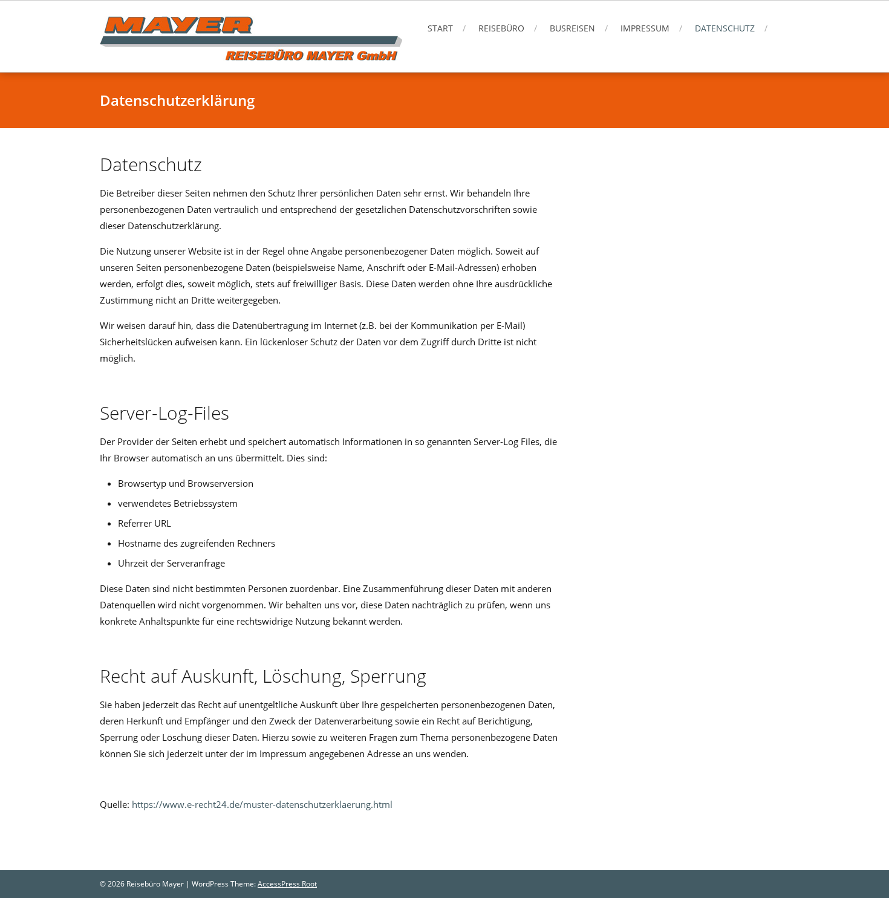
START (440, 28)
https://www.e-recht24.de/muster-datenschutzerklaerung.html (262, 804)
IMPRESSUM (644, 28)
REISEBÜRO (501, 28)
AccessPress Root (287, 884)
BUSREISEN (572, 28)
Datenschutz (725, 28)
